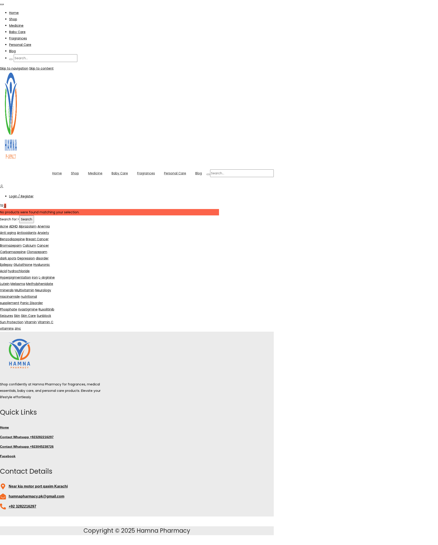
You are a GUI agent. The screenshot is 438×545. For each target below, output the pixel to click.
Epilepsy (6, 264)
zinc (18, 328)
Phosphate (8, 309)
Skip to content (41, 68)
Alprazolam (27, 226)
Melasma (17, 284)
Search (26, 219)
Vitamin (30, 322)
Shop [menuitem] (13, 19)
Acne (4, 226)
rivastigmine (28, 309)
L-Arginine (47, 277)
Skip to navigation (14, 68)
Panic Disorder (31, 303)
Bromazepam (11, 245)
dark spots (8, 258)
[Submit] (11, 59)
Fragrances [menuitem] (18, 38)
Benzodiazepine (12, 239)
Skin (17, 315)
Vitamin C (45, 322)
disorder (42, 258)
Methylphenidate (39, 284)
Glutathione (22, 264)
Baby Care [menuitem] (17, 32)
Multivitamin (24, 290)
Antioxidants (26, 232)
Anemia (43, 226)
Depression (26, 258)
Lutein (5, 284)
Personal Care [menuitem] (20, 44)
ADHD (13, 226)
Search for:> (9, 219)
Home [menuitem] (14, 12)
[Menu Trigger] (2, 4)
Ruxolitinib (46, 309)
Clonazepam (37, 252)
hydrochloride (19, 271)
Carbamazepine (13, 252)
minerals (7, 290)
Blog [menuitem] (12, 51)
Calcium (29, 245)
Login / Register (21, 196)
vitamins (7, 328)
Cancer (43, 245)
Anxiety (43, 232)
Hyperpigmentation (15, 277)
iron (35, 277)
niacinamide (10, 296)
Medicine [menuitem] (16, 25)
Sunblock (44, 315)
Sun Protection (11, 322)
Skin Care (28, 315)
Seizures (6, 315)
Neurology (43, 290)
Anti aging (8, 232)
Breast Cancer (37, 239)
